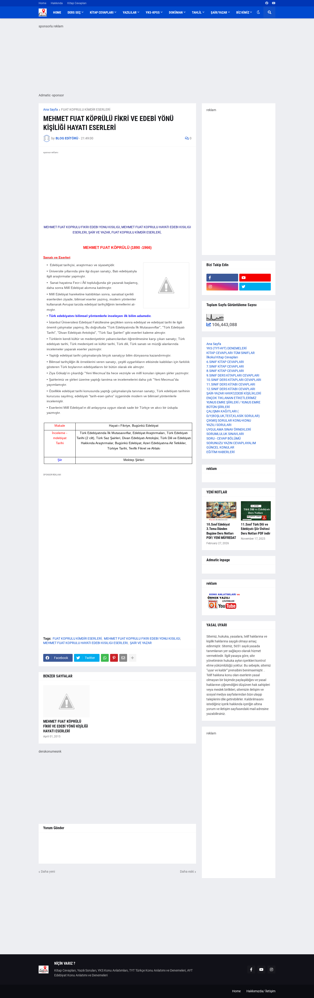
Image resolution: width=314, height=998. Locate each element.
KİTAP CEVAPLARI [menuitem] (102, 12)
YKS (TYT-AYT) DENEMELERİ (226, 348)
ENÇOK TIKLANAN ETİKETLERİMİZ (231, 398)
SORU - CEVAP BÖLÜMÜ (223, 438)
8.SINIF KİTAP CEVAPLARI (225, 371)
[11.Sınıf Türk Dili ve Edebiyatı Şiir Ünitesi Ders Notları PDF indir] (256, 511)
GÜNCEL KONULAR (220, 447)
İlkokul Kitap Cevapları (222, 357)
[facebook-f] (222, 278)
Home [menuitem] (57, 12)
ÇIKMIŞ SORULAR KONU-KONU (228, 420)
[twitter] (255, 286)
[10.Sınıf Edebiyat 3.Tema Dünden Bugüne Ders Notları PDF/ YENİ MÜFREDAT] (221, 511)
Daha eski (187, 871)
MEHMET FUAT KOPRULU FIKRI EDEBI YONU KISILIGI (142, 638)
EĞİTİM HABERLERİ (220, 452)
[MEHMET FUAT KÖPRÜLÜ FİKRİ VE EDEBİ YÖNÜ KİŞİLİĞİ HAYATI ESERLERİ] (66, 701)
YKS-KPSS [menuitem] (153, 12)
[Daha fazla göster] (132, 658)
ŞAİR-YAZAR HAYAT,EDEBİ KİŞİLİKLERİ (233, 393)
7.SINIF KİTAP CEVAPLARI (225, 366)
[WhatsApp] (105, 658)
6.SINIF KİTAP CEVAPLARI (225, 362)
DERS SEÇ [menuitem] (74, 12)
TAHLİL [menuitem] (197, 12)
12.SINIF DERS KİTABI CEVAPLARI (230, 389)
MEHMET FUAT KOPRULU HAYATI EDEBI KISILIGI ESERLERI (85, 642)
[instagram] (222, 286)
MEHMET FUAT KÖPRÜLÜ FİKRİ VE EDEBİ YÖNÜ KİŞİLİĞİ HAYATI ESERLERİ (65, 726)
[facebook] (266, 3)
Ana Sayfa (50, 109)
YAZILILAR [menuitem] (130, 12)
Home (42, 3)
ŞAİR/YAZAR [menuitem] (219, 12)
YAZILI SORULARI (218, 425)
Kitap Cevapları (76, 3)
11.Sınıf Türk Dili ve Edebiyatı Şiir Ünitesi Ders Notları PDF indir (255, 528)
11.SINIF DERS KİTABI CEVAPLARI (230, 384)
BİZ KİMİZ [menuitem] (242, 12)
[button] (258, 12)
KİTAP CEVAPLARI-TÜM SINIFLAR (230, 353)
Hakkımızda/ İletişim (260, 991)
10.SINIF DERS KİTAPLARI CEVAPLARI (233, 380)
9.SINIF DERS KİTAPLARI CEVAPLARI (232, 375)
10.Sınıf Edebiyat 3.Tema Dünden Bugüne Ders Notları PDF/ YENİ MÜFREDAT (221, 531)
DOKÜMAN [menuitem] (176, 12)
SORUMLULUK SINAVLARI (225, 434)
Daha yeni (48, 871)
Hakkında (57, 3)
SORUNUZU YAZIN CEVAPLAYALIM (231, 443)
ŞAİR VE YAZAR (141, 642)
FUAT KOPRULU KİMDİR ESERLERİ (85, 109)
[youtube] (273, 3)
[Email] (123, 658)
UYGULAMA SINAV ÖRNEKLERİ (228, 429)
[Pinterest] (114, 658)
